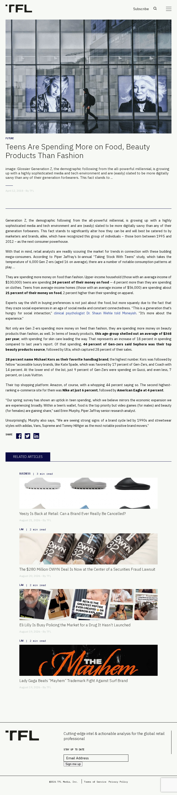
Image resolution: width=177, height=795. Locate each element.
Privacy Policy (118, 781)
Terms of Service (95, 781)
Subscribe (141, 9)
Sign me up (73, 764)
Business (24, 473)
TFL (32, 190)
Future (10, 138)
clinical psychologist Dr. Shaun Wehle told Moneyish (95, 313)
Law (21, 529)
